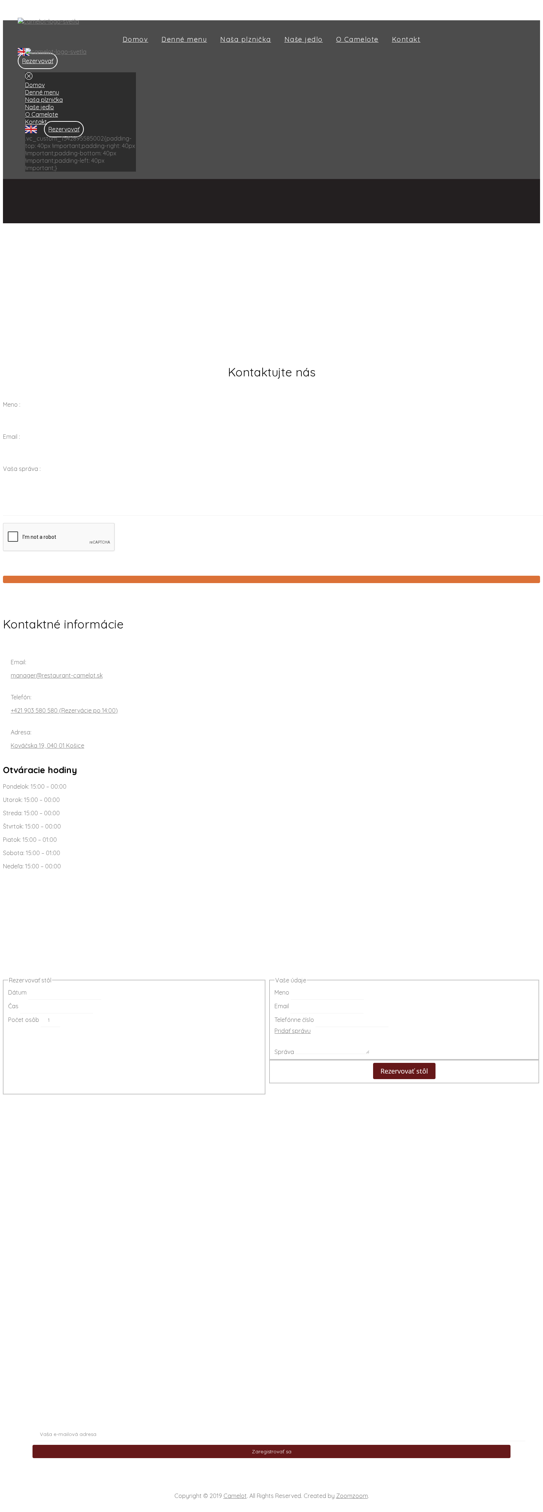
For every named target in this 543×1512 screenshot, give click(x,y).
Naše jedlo (303, 39)
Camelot (235, 1495)
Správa (285, 1051)
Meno (282, 992)
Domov (135, 39)
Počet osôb (24, 1019)
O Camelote (357, 39)
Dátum (18, 992)
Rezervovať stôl (404, 1071)
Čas (14, 1006)
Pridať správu (292, 1030)
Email (282, 1006)
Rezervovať (37, 61)
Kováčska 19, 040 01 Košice (47, 745)
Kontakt (406, 39)
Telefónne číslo (294, 1019)
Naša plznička (245, 39)
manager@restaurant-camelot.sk (57, 675)
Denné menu (184, 39)
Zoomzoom (352, 1495)
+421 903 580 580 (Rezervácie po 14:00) (64, 710)
